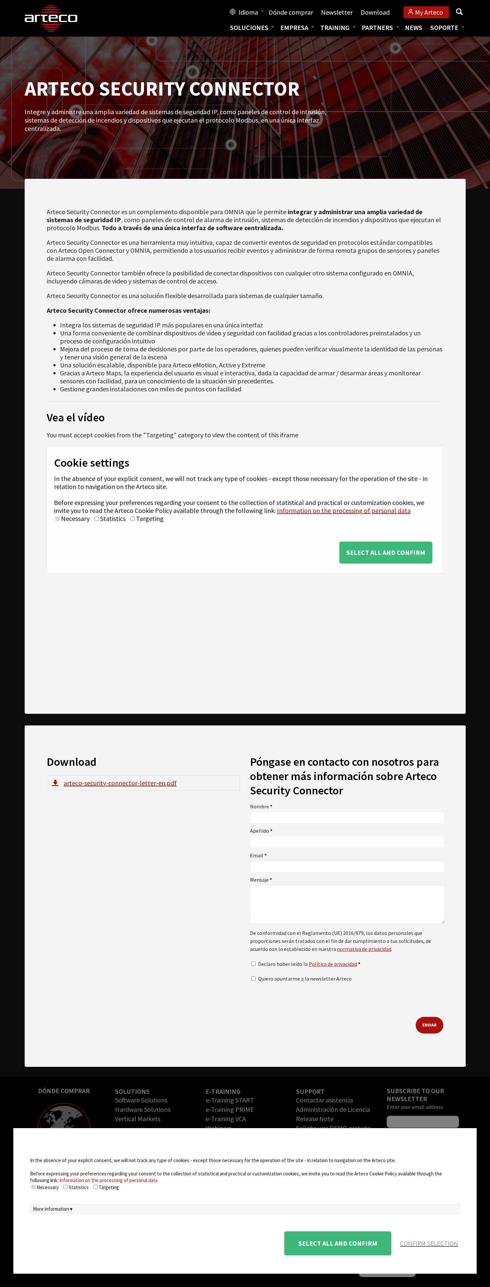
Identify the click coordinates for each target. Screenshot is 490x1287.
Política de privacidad (333, 964)
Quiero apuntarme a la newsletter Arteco (305, 978)
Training (335, 27)
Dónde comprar (291, 12)
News (413, 27)
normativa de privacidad (364, 949)
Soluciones (249, 27)
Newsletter (337, 12)
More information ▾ (53, 1209)
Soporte (444, 27)
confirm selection (429, 1243)
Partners (377, 27)
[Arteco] (58, 18)
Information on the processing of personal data (344, 510)
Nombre (261, 806)
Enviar (429, 1025)
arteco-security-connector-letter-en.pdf (120, 783)
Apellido (261, 830)
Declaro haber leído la (309, 964)
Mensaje (261, 879)
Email (258, 855)
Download (375, 12)
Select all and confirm (385, 552)
